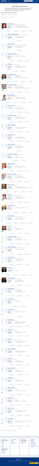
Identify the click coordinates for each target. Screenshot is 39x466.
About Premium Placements (34, 445)
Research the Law (10, 2)
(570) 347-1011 (9, 207)
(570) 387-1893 (9, 290)
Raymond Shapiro (10, 319)
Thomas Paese (10, 377)
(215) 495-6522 (9, 197)
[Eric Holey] (4, 269)
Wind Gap (3, 446)
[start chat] (37, 463)
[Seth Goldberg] (4, 420)
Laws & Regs (17, 2)
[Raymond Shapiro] (4, 321)
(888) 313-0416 (9, 26)
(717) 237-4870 (9, 380)
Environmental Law (13, 442)
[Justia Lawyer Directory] (3, 1)
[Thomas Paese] (4, 379)
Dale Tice (9, 226)
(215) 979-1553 (9, 66)
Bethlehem (3, 442)
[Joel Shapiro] (4, 340)
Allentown (3, 447)
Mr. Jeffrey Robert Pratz (11, 84)
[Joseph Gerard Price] (4, 207)
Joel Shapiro (9, 339)
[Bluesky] (20, 459)
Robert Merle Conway (11, 53)
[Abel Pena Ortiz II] (4, 45)
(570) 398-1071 (9, 228)
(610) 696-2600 (9, 186)
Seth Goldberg (10, 418)
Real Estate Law (13, 443)
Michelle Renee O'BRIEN (12, 236)
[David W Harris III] (4, 311)
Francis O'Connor (10, 298)
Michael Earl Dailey (11, 144)
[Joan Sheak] (4, 65)
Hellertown (3, 444)
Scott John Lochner (11, 105)
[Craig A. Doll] (4, 196)
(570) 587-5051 (9, 311)
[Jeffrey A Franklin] (4, 25)
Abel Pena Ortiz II (10, 43)
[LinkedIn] (16, 459)
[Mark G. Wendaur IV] (4, 97)
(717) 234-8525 (9, 259)
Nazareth (3, 443)
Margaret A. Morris (11, 163)
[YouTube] (17, 459)
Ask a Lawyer (6, 2)
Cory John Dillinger (11, 278)
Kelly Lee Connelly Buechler (12, 34)
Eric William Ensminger (11, 115)
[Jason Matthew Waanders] (4, 155)
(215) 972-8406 (9, 370)
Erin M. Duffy (9, 397)
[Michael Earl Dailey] (4, 146)
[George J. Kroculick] (4, 389)
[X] (21, 459)
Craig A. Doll (9, 194)
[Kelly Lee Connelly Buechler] (4, 36)
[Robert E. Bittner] (4, 410)
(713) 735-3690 (9, 36)
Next (19, 428)
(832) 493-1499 (9, 117)
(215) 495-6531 (9, 176)
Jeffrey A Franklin (10, 23)
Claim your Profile (33, 444)
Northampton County (4, 451)
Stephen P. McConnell (11, 174)
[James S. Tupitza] (4, 186)
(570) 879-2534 (9, 301)
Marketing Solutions (25, 2)
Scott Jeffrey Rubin (11, 288)
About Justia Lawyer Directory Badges (33, 442)
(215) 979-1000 (9, 389)
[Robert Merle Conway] (4, 55)
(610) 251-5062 (9, 127)
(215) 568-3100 (9, 410)
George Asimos (10, 134)
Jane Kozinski (10, 358)
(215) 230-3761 (9, 76)
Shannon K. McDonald (11, 246)
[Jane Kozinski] (4, 360)
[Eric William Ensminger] (4, 117)
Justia (20, 458)
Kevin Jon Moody (10, 257)
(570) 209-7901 (9, 238)
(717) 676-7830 (9, 280)
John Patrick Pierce (11, 368)
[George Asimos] (4, 136)
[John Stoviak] (4, 331)
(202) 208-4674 (9, 156)
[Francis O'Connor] (4, 300)
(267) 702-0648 (9, 249)
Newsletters (21, 2)
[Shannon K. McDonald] (4, 248)
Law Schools (14, 2)
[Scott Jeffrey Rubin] (4, 290)
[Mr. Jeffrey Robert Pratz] (4, 86)
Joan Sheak (9, 63)
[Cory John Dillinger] (4, 280)
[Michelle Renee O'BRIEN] (4, 238)
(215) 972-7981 (9, 360)
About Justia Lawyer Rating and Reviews (34, 446)
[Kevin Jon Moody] (4, 259)
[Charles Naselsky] (4, 217)
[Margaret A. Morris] (4, 165)
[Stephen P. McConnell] (4, 176)
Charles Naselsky (10, 215)
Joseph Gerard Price (11, 205)
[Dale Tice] (4, 228)
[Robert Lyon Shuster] (4, 350)
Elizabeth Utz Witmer (11, 124)
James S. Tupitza (10, 184)
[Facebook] (18, 459)
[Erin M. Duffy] (4, 399)
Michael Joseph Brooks (11, 74)
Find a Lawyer (2, 2)
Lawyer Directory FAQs (33, 443)
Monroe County (3, 453)
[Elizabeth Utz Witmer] (4, 126)
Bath (2, 445)
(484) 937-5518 (9, 46)
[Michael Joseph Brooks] (4, 76)
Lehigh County (3, 452)
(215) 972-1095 (9, 331)
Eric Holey (9, 267)
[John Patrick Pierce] (4, 369)
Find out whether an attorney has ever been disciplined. (24, 443)
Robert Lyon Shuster (11, 348)
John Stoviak (9, 329)
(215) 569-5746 (9, 341)
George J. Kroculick (11, 387)
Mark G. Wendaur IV (11, 95)
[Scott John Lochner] (4, 107)
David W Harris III (10, 309)
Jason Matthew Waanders (12, 153)
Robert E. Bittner (10, 408)
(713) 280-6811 (9, 146)
